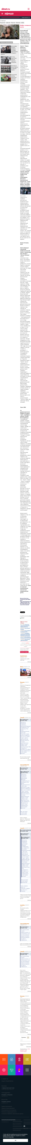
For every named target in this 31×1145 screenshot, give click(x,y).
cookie (4, 1135)
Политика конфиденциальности (9, 1112)
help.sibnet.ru (5, 1096)
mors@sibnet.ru (5, 1122)
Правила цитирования (7, 1106)
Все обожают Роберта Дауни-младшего (25, 637)
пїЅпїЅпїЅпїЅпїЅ (27, 1120)
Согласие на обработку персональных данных (12, 1113)
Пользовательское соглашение (9, 1110)
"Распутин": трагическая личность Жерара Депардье (24, 625)
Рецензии (29, 28)
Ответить (29, 661)
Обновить (29, 1046)
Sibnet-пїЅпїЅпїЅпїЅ (17, 1124)
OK (15, 1140)
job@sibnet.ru (5, 1103)
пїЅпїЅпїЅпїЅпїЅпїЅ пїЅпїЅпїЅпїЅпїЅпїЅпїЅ (17, 1120)
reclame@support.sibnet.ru (8, 1089)
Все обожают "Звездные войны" (25, 640)
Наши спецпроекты (7, 1081)
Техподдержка (6, 1092)
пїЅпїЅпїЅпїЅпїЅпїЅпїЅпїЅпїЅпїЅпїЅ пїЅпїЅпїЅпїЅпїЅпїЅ (20, 1129)
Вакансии (5, 1099)
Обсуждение (23, 1043)
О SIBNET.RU (5, 1079)
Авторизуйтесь (23, 1049)
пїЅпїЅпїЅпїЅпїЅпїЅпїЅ (17, 1126)
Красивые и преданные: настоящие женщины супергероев (25, 634)
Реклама (4, 1086)
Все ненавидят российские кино (25, 631)
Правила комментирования (8, 1108)
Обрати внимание (6, 42)
